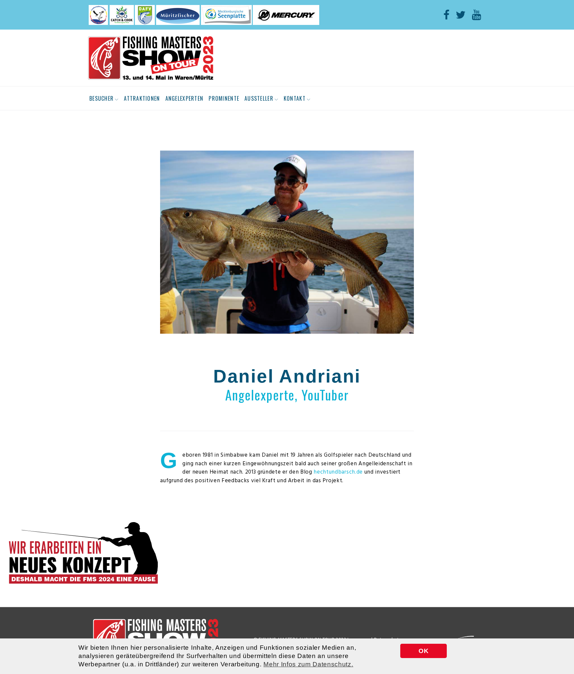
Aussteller (258, 98)
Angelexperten (184, 98)
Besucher (101, 98)
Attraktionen (142, 98)
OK (424, 650)
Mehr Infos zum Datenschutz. (308, 664)
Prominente (224, 98)
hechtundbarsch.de (338, 472)
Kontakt (295, 98)
